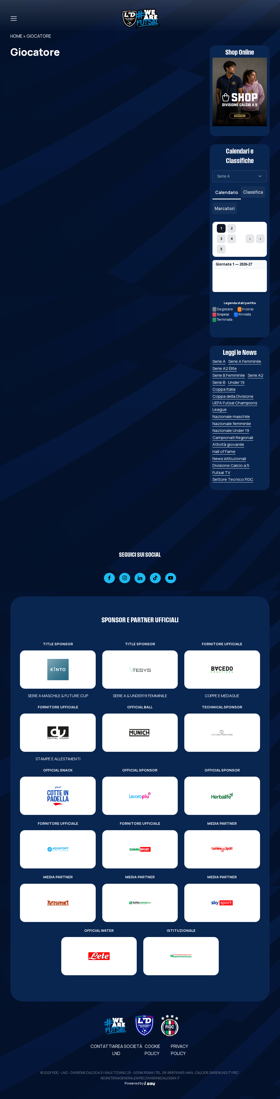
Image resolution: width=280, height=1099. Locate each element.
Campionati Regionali (232, 437)
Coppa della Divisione (232, 396)
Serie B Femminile (228, 375)
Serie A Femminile (244, 361)
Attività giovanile (228, 444)
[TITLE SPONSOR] (57, 669)
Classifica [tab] (253, 192)
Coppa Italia (223, 389)
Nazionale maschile (231, 416)
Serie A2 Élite (224, 368)
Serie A (219, 361)
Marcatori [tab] (225, 208)
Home (16, 36)
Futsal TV (221, 472)
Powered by (134, 1083)
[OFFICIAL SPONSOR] (140, 796)
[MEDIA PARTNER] (222, 849)
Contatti (101, 1046)
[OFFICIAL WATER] (99, 956)
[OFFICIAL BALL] (140, 733)
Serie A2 (255, 375)
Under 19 (236, 382)
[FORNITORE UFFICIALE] (222, 669)
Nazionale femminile (231, 423)
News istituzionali (229, 458)
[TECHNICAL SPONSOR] (222, 733)
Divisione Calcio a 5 (230, 465)
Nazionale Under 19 (230, 430)
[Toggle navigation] (13, 18)
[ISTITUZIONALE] (181, 956)
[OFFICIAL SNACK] (57, 796)
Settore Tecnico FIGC (232, 479)
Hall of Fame (223, 451)
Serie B (218, 382)
